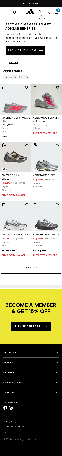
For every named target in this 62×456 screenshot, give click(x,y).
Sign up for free (27, 326)
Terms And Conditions (13, 427)
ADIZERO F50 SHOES (44, 175)
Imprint (6, 432)
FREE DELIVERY (30, 3)
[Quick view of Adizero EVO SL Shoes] (35, 87)
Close (13, 62)
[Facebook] (5, 408)
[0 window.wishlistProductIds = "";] (15, 12)
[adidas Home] (31, 11)
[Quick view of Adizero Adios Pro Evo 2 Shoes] (4, 87)
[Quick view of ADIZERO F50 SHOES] (35, 145)
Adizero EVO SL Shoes (46, 118)
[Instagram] (11, 408)
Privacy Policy (9, 422)
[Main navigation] (6, 11)
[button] (10, 77)
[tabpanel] (31, 172)
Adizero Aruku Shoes (15, 234)
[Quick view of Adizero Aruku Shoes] (4, 204)
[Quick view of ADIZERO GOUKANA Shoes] (4, 145)
